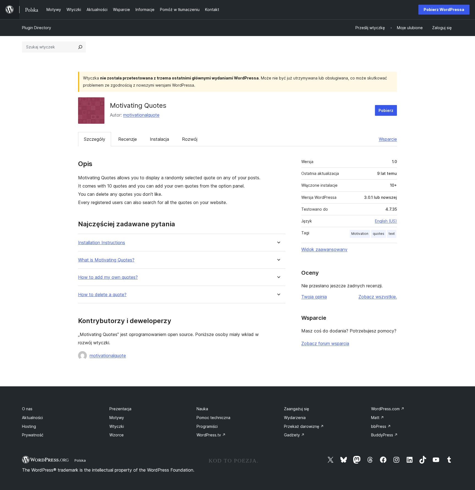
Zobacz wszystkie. (377, 296)
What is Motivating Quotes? (106, 260)
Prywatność (32, 435)
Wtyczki (116, 426)
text (392, 234)
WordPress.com (387, 408)
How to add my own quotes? (108, 277)
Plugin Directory (36, 27)
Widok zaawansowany (324, 249)
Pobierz (386, 110)
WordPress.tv (211, 435)
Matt (377, 417)
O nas (27, 408)
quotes (378, 234)
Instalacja (159, 139)
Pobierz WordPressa (444, 9)
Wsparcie (388, 139)
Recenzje (127, 139)
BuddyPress (384, 435)
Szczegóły (94, 139)
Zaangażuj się (296, 408)
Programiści (207, 426)
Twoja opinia (314, 296)
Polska (80, 460)
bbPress (381, 426)
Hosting (29, 426)
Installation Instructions (101, 242)
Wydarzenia (295, 417)
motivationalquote (141, 115)
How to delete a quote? (102, 294)
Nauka (202, 408)
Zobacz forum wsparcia (325, 343)
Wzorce (116, 435)
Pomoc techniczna (213, 417)
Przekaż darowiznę (304, 426)
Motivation (359, 234)
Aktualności (32, 417)
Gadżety (294, 435)
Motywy (116, 417)
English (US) (386, 221)
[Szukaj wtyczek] (80, 47)
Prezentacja (120, 408)
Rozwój (189, 139)
